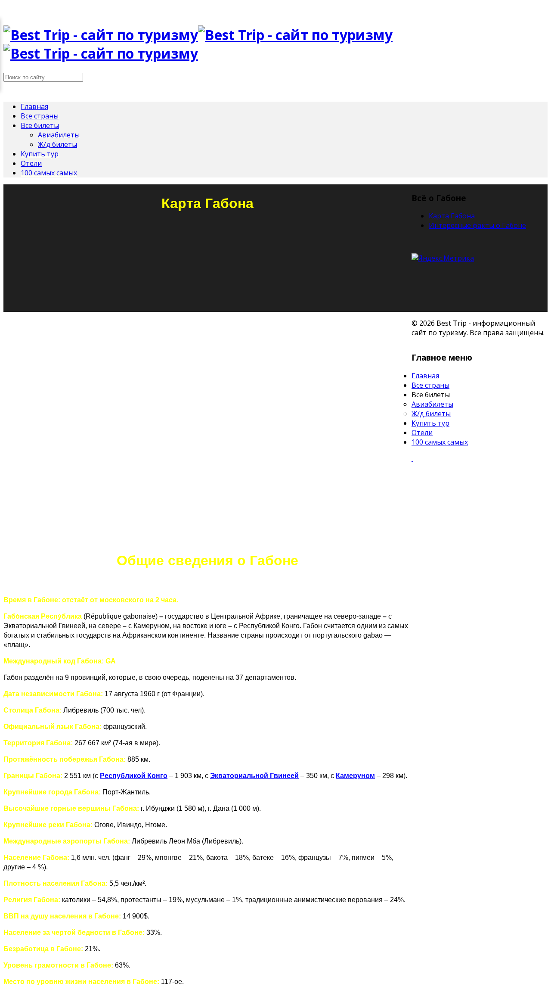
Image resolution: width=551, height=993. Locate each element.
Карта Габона (452, 216)
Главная (34, 106)
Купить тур (40, 154)
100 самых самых (49, 172)
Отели (31, 163)
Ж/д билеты (57, 144)
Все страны (40, 116)
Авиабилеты (59, 135)
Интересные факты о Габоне (477, 225)
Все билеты (40, 125)
